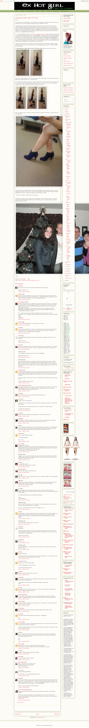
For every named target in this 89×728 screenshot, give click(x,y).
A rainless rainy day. (68, 239)
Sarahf (19, 418)
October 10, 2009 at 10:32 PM (24, 291)
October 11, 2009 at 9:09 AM (23, 472)
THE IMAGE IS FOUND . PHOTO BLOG (68, 607)
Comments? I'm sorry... (68, 177)
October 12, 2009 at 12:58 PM (24, 648)
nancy (19, 613)
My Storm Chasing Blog (68, 87)
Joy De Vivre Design (67, 521)
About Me (22, 11)
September (68, 261)
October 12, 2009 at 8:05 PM (23, 687)
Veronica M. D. (21, 561)
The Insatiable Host (22, 302)
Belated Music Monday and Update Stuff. (68, 167)
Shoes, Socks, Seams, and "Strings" (68, 552)
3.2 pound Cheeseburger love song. (68, 257)
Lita (19, 632)
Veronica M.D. (68, 393)
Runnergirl (20, 601)
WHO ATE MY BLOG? (68, 376)
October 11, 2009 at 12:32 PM (24, 536)
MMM (19, 480)
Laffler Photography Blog (69, 581)
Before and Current (64, 11)
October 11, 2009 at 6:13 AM (23, 423)
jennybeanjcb (69, 304)
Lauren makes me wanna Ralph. (68, 218)
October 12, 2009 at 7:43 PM (23, 675)
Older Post (56, 714)
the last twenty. (68, 387)
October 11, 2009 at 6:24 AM (23, 431)
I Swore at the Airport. (68, 140)
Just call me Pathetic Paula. (68, 242)
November (68, 119)
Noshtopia (67, 417)
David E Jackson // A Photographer (69, 603)
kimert (19, 656)
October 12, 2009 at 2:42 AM (23, 605)
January (68, 278)
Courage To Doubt (69, 544)
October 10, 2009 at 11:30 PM (24, 382)
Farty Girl (67, 419)
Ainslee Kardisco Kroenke (23, 385)
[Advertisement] (37, 708)
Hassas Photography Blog (69, 598)
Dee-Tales (67, 531)
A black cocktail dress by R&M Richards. (37, 34)
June (67, 268)
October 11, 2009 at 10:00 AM (24, 500)
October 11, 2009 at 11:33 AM (23, 524)
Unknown (20, 294)
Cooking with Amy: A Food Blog (69, 414)
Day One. (68, 180)
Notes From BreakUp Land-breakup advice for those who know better (69, 535)
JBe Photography (67, 18)
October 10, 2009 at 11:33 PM (24, 390)
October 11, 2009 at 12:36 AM (24, 410)
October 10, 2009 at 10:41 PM (24, 319)
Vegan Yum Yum (67, 61)
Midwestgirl (20, 469)
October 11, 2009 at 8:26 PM (23, 598)
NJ (18, 425)
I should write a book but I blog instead (68, 548)
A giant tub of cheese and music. (68, 204)
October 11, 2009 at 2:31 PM (23, 569)
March (67, 273)
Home (17, 11)
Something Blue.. (68, 149)
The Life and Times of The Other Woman (69, 541)
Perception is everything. (68, 193)
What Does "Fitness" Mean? (68, 152)
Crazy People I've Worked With (68, 573)
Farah (19, 327)
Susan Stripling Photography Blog (69, 589)
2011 (66, 111)
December (68, 116)
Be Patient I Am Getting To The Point (68, 527)
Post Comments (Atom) (40, 717)
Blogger (51, 725)
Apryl (19, 571)
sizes (36, 280)
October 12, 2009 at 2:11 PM (23, 659)
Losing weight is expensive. (68, 173)
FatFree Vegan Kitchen (68, 63)
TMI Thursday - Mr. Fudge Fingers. (68, 132)
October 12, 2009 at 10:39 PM (24, 700)
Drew (19, 285)
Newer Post (18, 714)
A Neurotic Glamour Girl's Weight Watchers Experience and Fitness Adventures (68, 401)
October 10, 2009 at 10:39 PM (24, 299)
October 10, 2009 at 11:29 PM (24, 367)
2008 (66, 280)
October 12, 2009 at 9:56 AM (23, 641)
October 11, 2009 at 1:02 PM (23, 542)
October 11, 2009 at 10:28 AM (24, 509)
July (67, 266)
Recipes (37, 11)
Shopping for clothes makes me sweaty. (68, 211)
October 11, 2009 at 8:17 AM (23, 459)
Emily (19, 526)
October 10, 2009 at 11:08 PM (24, 342)
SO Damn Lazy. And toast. (68, 156)
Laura (19, 488)
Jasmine (20, 608)
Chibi (19, 393)
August (67, 264)
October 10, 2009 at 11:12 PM (24, 349)
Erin (19, 587)
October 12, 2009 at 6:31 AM (23, 611)
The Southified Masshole (68, 566)
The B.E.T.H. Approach (67, 390)
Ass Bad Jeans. (68, 236)
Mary (19, 474)
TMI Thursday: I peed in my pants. (68, 187)
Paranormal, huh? (68, 137)
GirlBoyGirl (20, 370)
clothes (19, 280)
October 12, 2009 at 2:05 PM (23, 653)
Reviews (43, 11)
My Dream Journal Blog (68, 92)
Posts (66, 99)
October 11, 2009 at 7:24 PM (23, 592)
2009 (66, 115)
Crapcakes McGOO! (68, 231)
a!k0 (19, 551)
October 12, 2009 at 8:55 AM (23, 619)
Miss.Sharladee (21, 594)
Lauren (19, 577)
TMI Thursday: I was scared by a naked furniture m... (68, 249)
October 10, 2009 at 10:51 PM (24, 333)
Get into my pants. (68, 234)
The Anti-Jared (68, 395)
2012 (66, 109)
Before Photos (55, 11)
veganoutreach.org (67, 65)
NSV (26, 280)
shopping (32, 280)
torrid (38, 280)
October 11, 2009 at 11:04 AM (23, 518)
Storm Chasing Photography (67, 21)
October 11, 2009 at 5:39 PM (23, 585)
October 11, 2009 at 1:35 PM (23, 549)
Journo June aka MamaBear (23, 689)
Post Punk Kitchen (67, 55)
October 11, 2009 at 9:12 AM (23, 478)
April (67, 271)
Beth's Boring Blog (69, 524)
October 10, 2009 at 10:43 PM (24, 325)
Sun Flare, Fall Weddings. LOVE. (68, 145)
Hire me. (48, 11)
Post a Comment (20, 702)
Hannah (19, 335)
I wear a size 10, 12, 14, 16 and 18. (68, 198)
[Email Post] (28, 278)
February (68, 275)
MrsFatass (67, 378)
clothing (23, 280)
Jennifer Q (20, 621)
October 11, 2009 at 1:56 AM (23, 416)
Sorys (19, 678)
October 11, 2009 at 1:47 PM (23, 558)
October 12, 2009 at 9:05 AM (23, 629)
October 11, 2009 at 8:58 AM (23, 466)
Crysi (19, 344)
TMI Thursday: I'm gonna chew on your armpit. (68, 225)
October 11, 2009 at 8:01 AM (23, 451)
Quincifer (20, 443)
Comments (67, 101)
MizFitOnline (67, 384)
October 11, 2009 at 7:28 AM (23, 441)
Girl (19, 511)
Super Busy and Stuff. (68, 183)
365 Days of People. (67, 569)
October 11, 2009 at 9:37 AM (23, 486)
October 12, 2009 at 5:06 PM (23, 667)
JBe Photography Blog (68, 89)
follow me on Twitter (69, 367)
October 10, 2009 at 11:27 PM (24, 357)
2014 (66, 108)
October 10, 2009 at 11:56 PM (24, 396)
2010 (66, 113)
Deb (19, 462)
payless (28, 280)
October (68, 122)
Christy (19, 539)
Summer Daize (21, 662)
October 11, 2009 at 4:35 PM (23, 574)
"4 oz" (19, 670)
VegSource (66, 53)
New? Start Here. (30, 11)
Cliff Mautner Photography (68, 594)
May (67, 269)
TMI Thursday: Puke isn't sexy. (68, 161)
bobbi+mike (67, 584)
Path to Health (21, 698)
